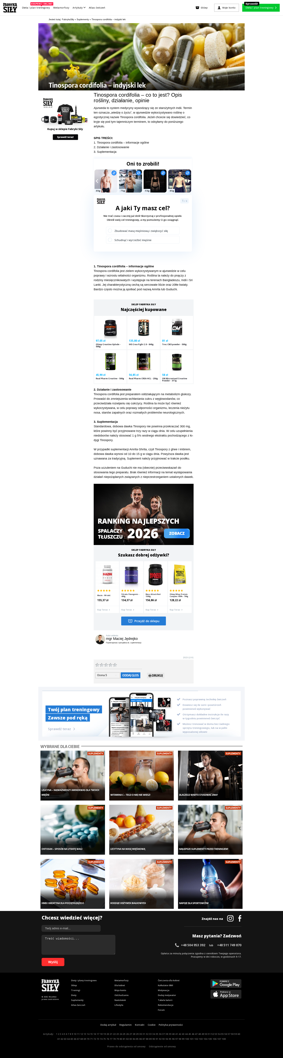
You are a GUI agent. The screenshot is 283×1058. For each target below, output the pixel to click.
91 (157, 1038)
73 (98, 1038)
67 (78, 1038)
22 (114, 1034)
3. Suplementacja (105, 151)
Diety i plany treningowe (84, 980)
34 (153, 1034)
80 (121, 1038)
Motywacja (163, 990)
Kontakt (139, 1024)
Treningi (75, 990)
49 (202, 1034)
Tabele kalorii (165, 1000)
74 (101, 1038)
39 (170, 1034)
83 (130, 1038)
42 (180, 1034)
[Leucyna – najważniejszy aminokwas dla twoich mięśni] (72, 776)
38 (166, 1034)
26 (127, 1034)
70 (88, 1038)
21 (111, 1034)
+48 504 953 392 (193, 945)
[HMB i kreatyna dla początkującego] (72, 884)
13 (85, 1034)
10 (75, 1034)
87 (143, 1038)
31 (143, 1034)
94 (166, 1038)
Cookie (151, 1024)
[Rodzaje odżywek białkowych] (141, 884)
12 (81, 1034)
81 (124, 1038)
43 (183, 1034)
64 (68, 1038)
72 (94, 1038)
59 (235, 1034)
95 (170, 1038)
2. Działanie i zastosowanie (111, 147)
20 (107, 1034)
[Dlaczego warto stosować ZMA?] (210, 776)
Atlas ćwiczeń (97, 7)
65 (71, 1038)
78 (114, 1038)
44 (186, 1034)
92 (160, 1038)
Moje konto (120, 990)
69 (85, 1038)
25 (124, 1034)
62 (62, 1038)
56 (225, 1034)
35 (157, 1034)
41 (176, 1034)
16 (94, 1034)
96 (173, 1038)
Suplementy (77, 1000)
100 (187, 1038)
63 (65, 1038)
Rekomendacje (165, 1005)
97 (176, 1038)
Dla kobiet (119, 985)
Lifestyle (118, 1005)
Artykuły (78, 7)
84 (134, 1038)
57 (229, 1034)
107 (219, 1038)
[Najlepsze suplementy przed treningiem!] (210, 830)
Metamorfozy (61, 7)
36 (160, 1034)
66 (75, 1038)
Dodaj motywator (167, 995)
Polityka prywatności (171, 1024)
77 (111, 1038)
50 (206, 1034)
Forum (161, 1009)
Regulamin (125, 1024)
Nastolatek (120, 1000)
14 (88, 1034)
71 (91, 1038)
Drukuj (157, 675)
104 (205, 1038)
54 (219, 1034)
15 (91, 1034)
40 (173, 1034)
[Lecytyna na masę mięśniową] (141, 830)
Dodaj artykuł (108, 1024)
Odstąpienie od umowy (162, 1046)
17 (98, 1034)
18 (101, 1034)
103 (201, 1038)
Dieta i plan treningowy (37, 7)
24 (121, 1034)
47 (196, 1034)
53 (216, 1034)
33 (150, 1034)
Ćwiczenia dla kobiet (168, 980)
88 (147, 1038)
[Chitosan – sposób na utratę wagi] (72, 830)
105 (210, 1038)
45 (189, 1034)
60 (238, 1034)
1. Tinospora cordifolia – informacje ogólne (121, 142)
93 (163, 1038)
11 (78, 1034)
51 (209, 1034)
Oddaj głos (130, 675)
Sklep (74, 985)
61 (58, 1038)
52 (212, 1034)
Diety (73, 995)
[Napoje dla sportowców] (210, 884)
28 (134, 1034)
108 (224, 1038)
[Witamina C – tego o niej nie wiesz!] (141, 776)
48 (199, 1034)
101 (192, 1038)
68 (81, 1038)
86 (140, 1038)
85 (137, 1038)
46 (193, 1034)
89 (150, 1038)
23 (117, 1034)
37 (163, 1034)
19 (104, 1034)
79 (117, 1038)
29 (137, 1034)
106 (215, 1038)
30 (140, 1034)
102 (196, 1038)
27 (130, 1034)
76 (107, 1038)
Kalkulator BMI (165, 985)
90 (153, 1038)
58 (232, 1034)
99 (183, 1038)
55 (222, 1034)
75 (104, 1038)
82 (127, 1038)
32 (147, 1034)
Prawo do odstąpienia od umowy (126, 1046)
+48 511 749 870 (229, 945)
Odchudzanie (121, 995)
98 (180, 1038)
